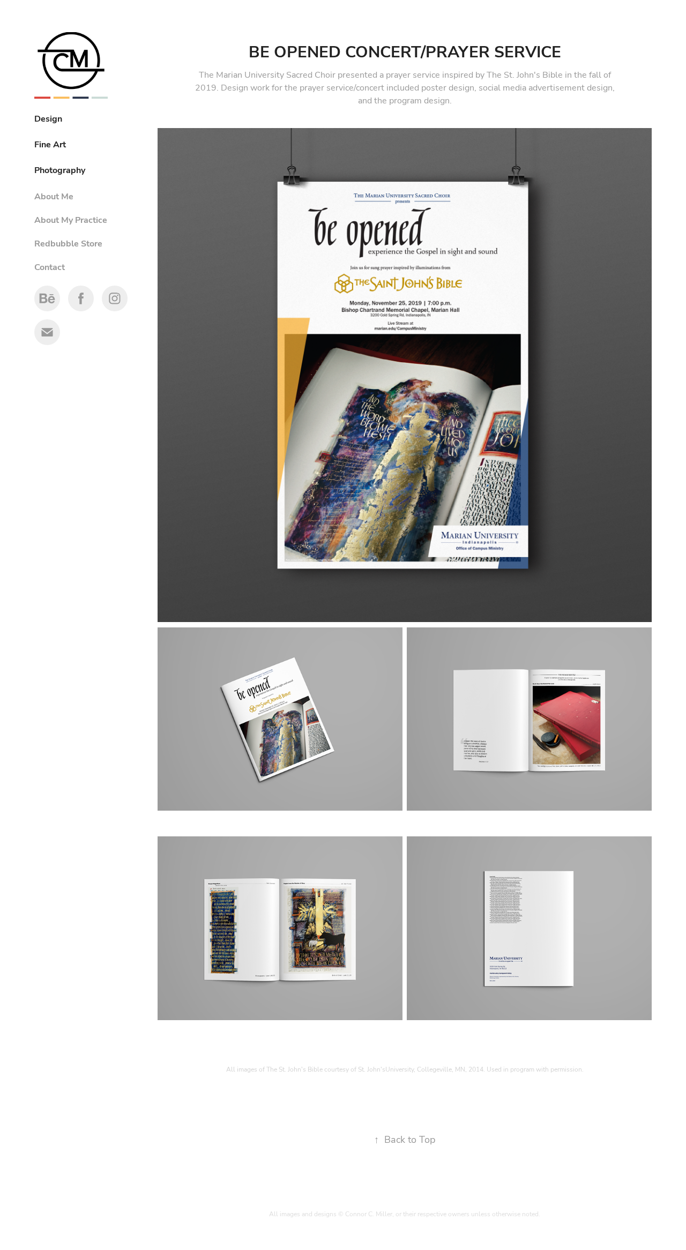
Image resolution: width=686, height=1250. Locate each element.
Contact (49, 267)
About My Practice (70, 220)
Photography (59, 170)
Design (48, 118)
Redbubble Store (68, 243)
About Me (53, 196)
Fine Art (50, 144)
